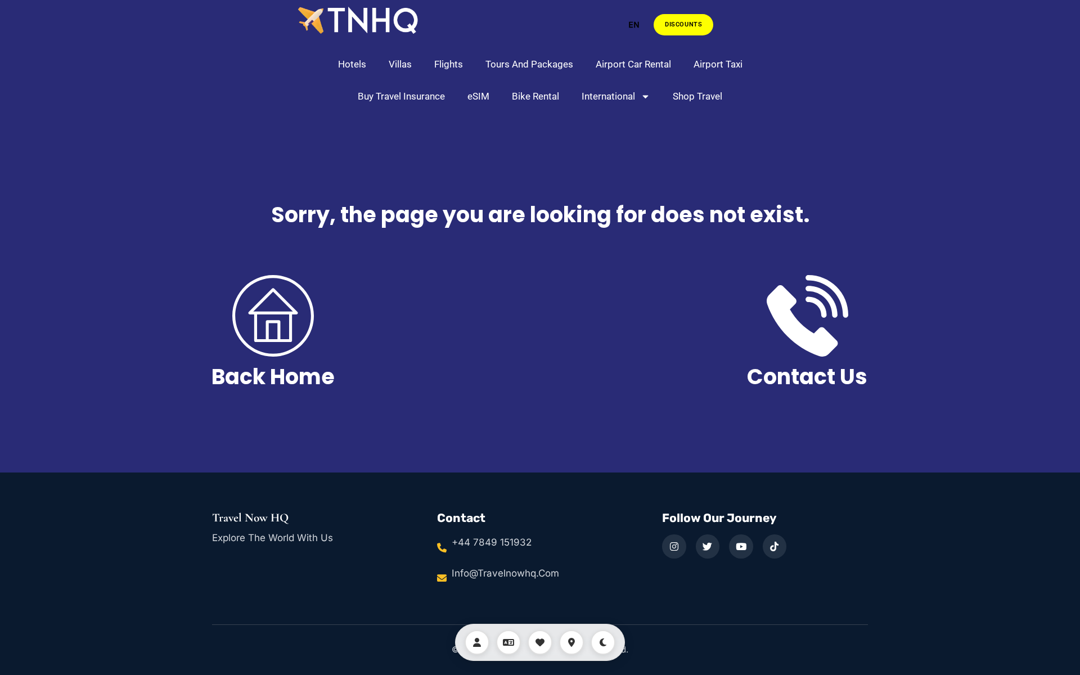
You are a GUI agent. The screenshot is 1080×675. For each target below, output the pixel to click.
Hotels (352, 64)
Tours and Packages (529, 64)
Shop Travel (697, 96)
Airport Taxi (718, 64)
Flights (448, 64)
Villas (400, 64)
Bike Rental (535, 96)
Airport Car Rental (633, 64)
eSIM (478, 96)
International (608, 96)
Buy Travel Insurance (401, 96)
